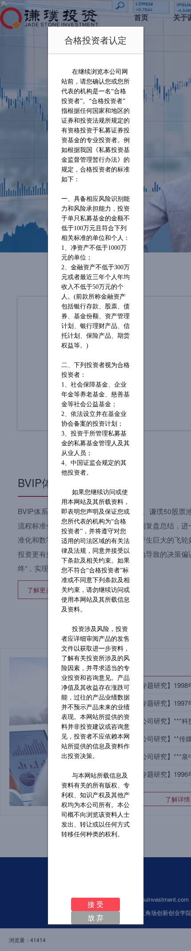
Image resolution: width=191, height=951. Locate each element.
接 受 (95, 904)
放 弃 (95, 917)
